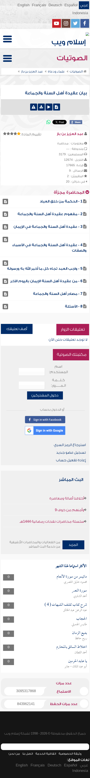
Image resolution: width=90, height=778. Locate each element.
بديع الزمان (79, 633)
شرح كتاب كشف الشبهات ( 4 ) (66, 605)
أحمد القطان (80, 652)
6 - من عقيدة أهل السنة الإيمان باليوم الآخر (46, 281)
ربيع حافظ (81, 638)
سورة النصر (79, 590)
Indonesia (80, 13)
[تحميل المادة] (41, 107)
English (23, 5)
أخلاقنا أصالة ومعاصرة (66, 498)
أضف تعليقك (16, 329)
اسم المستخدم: (58, 369)
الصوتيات (73, 58)
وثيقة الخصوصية (70, 753)
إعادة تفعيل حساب (71, 460)
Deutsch (55, 5)
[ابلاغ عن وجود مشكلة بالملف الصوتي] (33, 107)
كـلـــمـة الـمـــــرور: (58, 382)
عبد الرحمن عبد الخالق (75, 610)
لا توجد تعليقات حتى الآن (68, 340)
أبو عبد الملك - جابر (75, 666)
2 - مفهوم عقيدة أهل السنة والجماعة (49, 214)
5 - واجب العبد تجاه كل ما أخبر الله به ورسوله (44, 269)
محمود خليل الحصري (75, 582)
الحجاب (81, 619)
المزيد (73, 545)
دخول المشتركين (45, 395)
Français (39, 5)
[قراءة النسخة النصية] (56, 107)
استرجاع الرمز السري (70, 445)
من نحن (14, 753)
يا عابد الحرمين (77, 661)
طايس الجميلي (79, 624)
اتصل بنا (27, 753)
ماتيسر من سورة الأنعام (72, 576)
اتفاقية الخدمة (45, 753)
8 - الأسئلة (73, 306)
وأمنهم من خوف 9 (69, 510)
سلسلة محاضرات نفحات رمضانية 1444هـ (51, 522)
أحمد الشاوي (80, 596)
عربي (84, 5)
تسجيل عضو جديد (71, 453)
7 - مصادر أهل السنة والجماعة (57, 294)
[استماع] (48, 107)
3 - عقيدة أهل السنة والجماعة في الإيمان (48, 227)
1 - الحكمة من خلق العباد (61, 201)
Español (71, 5)
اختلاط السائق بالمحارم (71, 647)
